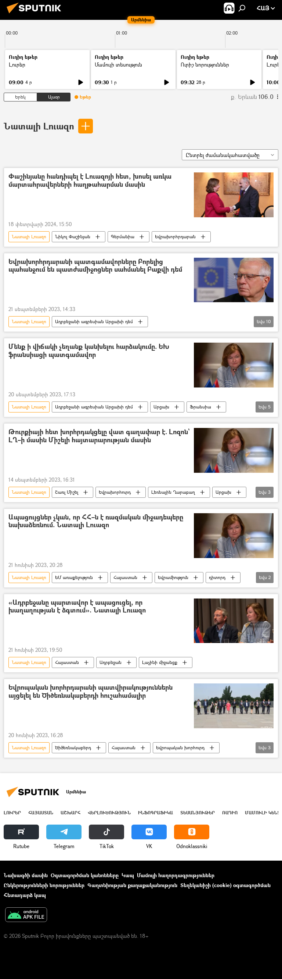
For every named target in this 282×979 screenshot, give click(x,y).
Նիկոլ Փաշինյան (72, 236)
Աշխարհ (70, 813)
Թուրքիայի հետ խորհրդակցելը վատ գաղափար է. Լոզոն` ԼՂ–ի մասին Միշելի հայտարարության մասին (98, 436)
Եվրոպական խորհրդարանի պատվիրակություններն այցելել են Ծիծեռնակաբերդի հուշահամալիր (90, 691)
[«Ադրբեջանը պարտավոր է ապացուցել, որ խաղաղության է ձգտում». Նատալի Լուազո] (234, 621)
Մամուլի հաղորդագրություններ (175, 875)
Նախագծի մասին (26, 875)
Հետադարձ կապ (25, 895)
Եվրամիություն (173, 577)
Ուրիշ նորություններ (205, 64)
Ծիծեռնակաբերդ (73, 747)
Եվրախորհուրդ (115, 492)
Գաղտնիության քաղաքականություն (132, 885)
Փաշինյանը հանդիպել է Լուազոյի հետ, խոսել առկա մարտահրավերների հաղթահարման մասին (89, 180)
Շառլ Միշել (66, 492)
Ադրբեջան (111, 662)
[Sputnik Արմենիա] (36, 14)
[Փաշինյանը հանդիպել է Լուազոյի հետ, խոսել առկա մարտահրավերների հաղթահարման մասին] (234, 194)
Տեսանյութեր (197, 813)
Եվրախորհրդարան (175, 236)
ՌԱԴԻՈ (230, 813)
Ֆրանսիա (200, 407)
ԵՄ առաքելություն (74, 577)
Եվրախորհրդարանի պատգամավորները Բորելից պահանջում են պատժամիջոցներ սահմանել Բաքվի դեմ (95, 266)
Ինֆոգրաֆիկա (155, 813)
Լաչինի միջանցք (159, 662)
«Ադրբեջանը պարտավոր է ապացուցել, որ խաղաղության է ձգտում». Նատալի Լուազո (77, 607)
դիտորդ (217, 577)
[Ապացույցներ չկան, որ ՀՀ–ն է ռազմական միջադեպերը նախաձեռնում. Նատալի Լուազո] (234, 535)
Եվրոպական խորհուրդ (180, 747)
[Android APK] (26, 915)
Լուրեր (17, 64)
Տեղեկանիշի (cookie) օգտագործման (225, 885)
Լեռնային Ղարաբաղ (173, 492)
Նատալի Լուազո (39, 126)
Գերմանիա (122, 236)
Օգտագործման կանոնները (85, 875)
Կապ (128, 875)
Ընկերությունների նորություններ (44, 885)
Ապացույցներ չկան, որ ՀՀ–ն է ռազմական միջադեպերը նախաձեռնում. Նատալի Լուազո (95, 521)
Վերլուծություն (109, 813)
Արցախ (161, 407)
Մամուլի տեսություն (118, 64)
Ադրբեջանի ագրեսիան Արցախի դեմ (94, 321)
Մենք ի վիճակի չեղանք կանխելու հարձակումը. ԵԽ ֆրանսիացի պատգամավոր (88, 351)
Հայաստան (125, 577)
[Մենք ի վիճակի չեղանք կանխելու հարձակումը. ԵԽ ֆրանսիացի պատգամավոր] (234, 365)
